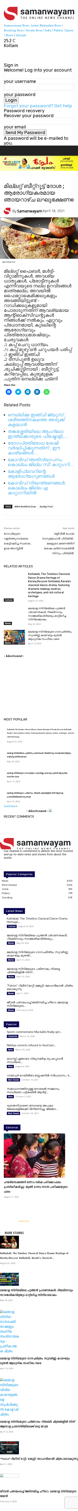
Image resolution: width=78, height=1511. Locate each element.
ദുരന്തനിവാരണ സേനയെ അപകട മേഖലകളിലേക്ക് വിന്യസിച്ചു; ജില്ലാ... (32, 1107)
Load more (10, 806)
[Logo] (10, 158)
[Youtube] (20, 55)
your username (20, 81)
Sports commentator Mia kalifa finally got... (34, 1032)
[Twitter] (15, 55)
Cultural (8, 600)
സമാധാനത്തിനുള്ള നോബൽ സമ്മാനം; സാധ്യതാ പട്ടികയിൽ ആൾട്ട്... (33, 1090)
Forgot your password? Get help (38, 105)
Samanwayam (29, 211)
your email (15, 127)
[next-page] (9, 651)
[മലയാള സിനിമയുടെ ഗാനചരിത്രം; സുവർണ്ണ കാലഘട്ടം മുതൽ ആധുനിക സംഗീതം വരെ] (14, 637)
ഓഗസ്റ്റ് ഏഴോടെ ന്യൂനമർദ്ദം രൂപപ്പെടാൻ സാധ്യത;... (35, 1060)
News (46, 178)
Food (7, 178)
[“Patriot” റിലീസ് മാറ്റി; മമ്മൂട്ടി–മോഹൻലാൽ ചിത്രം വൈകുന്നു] (39, 1447)
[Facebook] (6, 55)
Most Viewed (35, 178)
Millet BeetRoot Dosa (25, 506)
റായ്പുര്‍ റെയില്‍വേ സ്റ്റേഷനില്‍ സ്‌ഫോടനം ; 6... (39, 1075)
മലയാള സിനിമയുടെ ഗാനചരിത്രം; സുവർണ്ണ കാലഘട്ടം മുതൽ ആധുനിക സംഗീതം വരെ (50, 635)
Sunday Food (46, 506)
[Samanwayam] (8, 211)
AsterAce (24, 1221)
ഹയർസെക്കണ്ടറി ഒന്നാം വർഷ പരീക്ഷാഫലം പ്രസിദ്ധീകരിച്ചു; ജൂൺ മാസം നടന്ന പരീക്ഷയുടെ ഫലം (36, 1187)
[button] (10, 151)
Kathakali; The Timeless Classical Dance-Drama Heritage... (37, 920)
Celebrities (12, 1036)
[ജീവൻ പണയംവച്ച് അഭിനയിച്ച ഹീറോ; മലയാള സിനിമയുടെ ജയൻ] (39, 1480)
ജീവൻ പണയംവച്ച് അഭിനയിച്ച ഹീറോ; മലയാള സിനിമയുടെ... (37, 1003)
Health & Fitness (19, 178)
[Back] (5, 60)
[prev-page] (5, 651)
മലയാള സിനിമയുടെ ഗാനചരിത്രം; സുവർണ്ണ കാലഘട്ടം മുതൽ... (37, 953)
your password (19, 94)
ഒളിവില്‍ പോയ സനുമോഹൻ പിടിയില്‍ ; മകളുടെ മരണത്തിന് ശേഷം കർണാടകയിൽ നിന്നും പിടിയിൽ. (58, 543)
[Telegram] (11, 55)
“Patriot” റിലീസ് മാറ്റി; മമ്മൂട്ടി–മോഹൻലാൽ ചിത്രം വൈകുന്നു (40, 987)
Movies (8, 623)
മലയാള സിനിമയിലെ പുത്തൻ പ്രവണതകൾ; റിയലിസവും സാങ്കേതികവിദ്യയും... (37, 936)
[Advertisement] (32, 682)
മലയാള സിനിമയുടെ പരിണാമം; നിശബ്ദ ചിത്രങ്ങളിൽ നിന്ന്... (33, 970)
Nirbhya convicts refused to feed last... (31, 1045)
